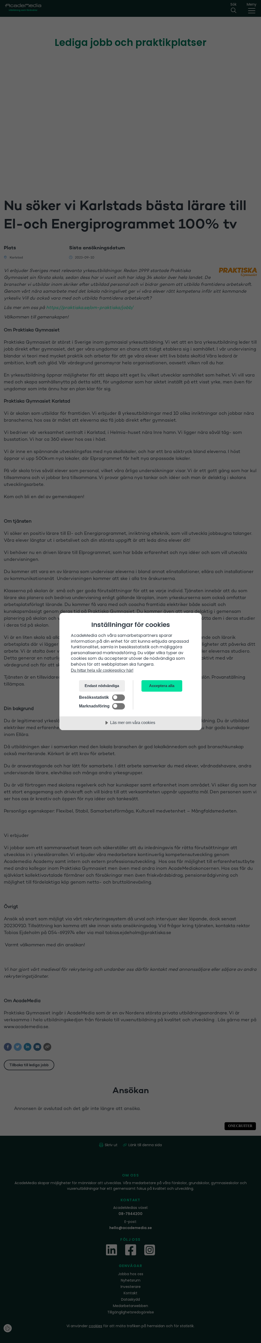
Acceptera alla (161, 685)
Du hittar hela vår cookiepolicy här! (102, 670)
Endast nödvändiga (102, 685)
